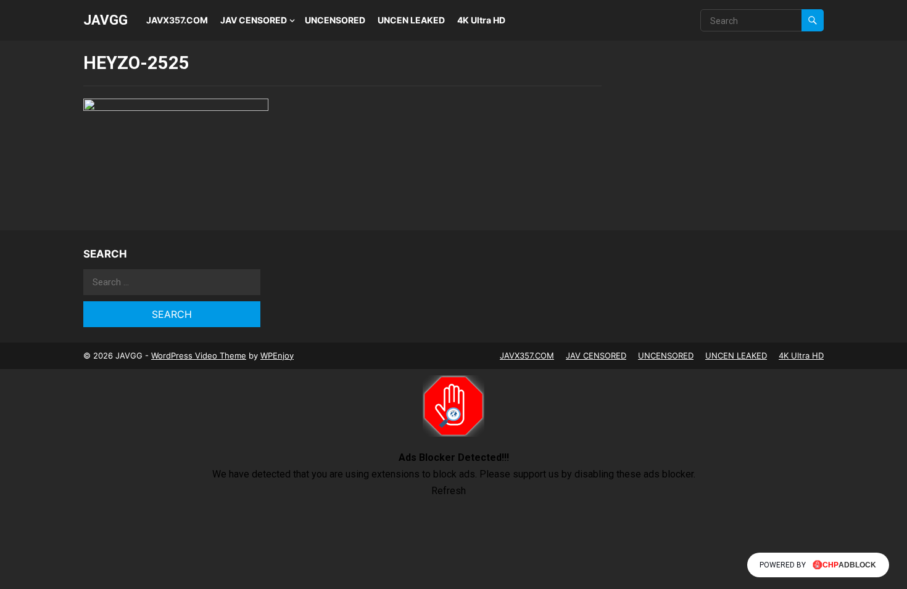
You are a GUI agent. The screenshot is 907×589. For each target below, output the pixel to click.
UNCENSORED (335, 20)
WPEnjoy (277, 355)
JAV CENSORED (253, 20)
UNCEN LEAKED (411, 20)
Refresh (448, 491)
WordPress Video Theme (198, 355)
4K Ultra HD (481, 20)
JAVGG (105, 20)
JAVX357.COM (177, 20)
